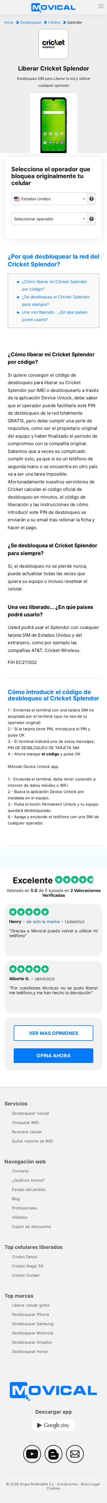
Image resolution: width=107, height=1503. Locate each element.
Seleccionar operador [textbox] (34, 218)
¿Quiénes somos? (28, 1180)
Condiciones (67, 1484)
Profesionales (24, 1208)
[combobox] (49, 199)
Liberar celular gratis (31, 1305)
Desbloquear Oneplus (32, 1342)
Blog (16, 1198)
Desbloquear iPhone (30, 1314)
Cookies (53, 1488)
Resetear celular (27, 1131)
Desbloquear (30, 22)
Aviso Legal (90, 1484)
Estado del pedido (28, 1189)
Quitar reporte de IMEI (32, 1141)
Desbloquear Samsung (33, 1323)
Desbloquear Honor (30, 1351)
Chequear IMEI (25, 1122)
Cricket (54, 22)
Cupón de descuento (31, 1226)
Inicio (8, 22)
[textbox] (49, 199)
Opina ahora (54, 1055)
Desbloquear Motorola (32, 1333)
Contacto (20, 1171)
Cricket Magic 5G (28, 1266)
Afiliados (20, 1217)
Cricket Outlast (26, 1275)
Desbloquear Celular (30, 1113)
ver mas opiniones (53, 1033)
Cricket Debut (24, 1256)
